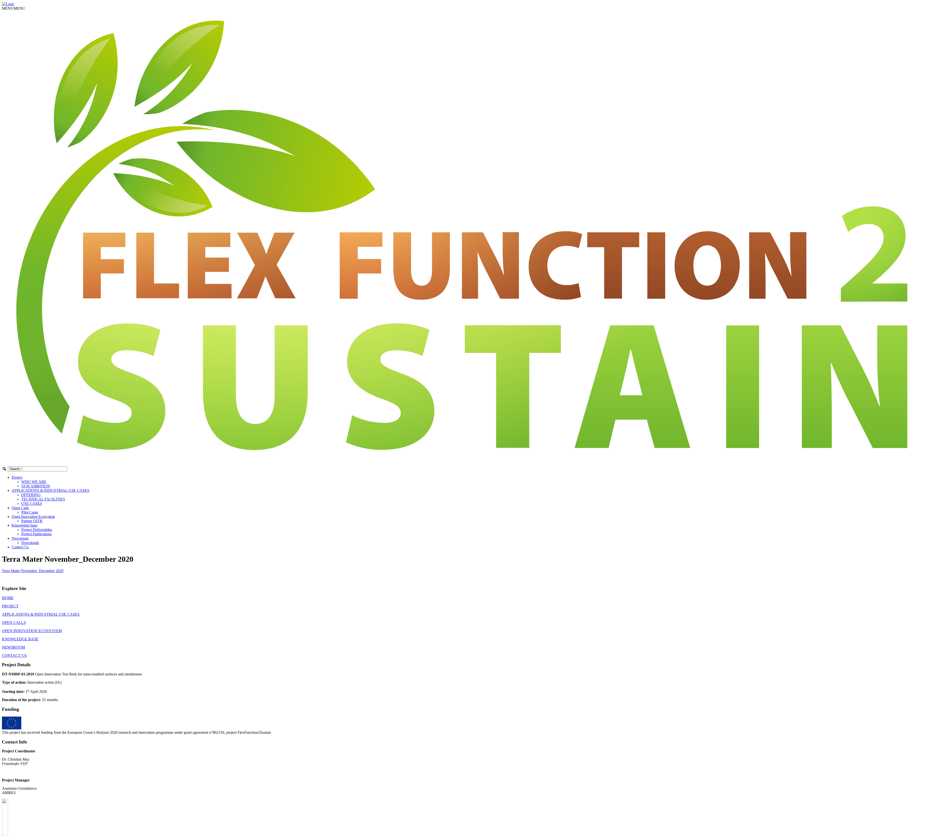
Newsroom (20, 538)
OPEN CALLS (14, 623)
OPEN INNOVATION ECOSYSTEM (32, 631)
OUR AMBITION (35, 486)
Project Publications (36, 534)
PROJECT (10, 606)
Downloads (30, 543)
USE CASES (31, 503)
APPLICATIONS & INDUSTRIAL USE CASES (50, 490)
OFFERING (31, 495)
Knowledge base (24, 525)
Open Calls (20, 508)
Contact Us (20, 547)
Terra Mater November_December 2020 (32, 571)
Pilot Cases (29, 512)
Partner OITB (31, 521)
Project (17, 477)
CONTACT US (14, 655)
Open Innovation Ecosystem (33, 517)
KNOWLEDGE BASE (20, 639)
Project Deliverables (36, 530)
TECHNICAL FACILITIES (43, 499)
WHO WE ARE (33, 482)
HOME (8, 598)
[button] (13, 8)
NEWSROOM (13, 647)
